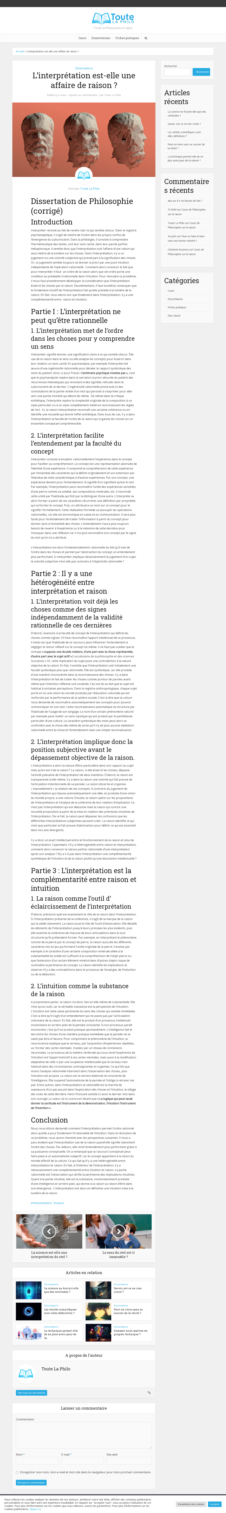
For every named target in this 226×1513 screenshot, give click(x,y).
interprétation (42, 1203)
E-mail (66, 1454)
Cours (82, 38)
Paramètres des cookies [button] (191, 1504)
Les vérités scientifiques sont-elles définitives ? (60, 1311)
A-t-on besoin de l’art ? (189, 200)
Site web (112, 1454)
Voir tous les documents (31, 1392)
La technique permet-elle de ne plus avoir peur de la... (61, 1334)
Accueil (20, 51)
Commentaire (25, 1419)
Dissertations (100, 38)
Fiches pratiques (127, 38)
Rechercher (170, 66)
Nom (20, 1454)
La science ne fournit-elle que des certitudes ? (61, 1289)
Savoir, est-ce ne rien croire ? (184, 123)
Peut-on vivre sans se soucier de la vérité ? (128, 1311)
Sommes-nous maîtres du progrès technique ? (131, 1332)
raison (60, 1203)
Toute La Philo (112, 95)
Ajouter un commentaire (83, 95)
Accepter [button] (214, 1504)
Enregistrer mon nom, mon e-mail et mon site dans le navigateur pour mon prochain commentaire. (85, 1472)
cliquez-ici (35, 1509)
